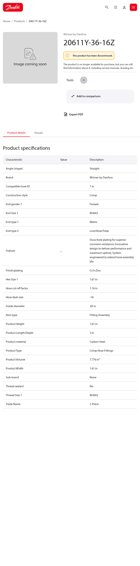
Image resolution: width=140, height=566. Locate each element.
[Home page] (13, 7)
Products (19, 21)
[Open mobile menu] (133, 7)
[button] (116, 7)
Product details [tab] (16, 132)
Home (6, 21)
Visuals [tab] (38, 132)
